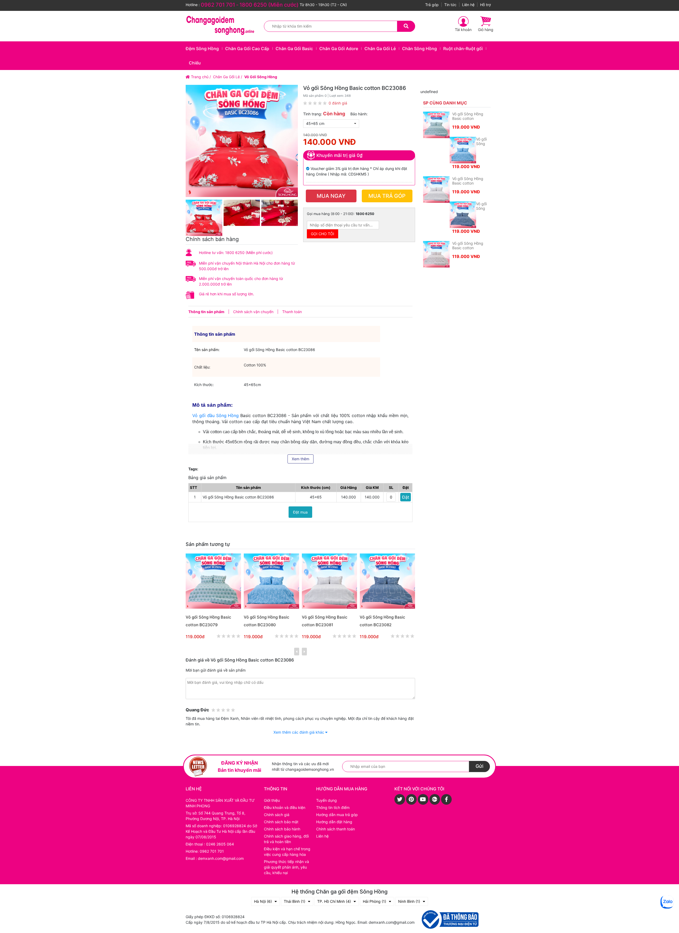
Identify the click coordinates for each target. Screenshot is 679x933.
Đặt (405, 497)
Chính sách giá (276, 814)
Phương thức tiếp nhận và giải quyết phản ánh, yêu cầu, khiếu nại (286, 867)
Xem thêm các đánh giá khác (299, 732)
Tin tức (450, 4)
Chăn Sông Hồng (419, 48)
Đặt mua (300, 512)
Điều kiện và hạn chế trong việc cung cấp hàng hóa (287, 852)
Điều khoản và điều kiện (284, 807)
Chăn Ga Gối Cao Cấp (247, 48)
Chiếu (195, 62)
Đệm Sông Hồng (202, 48)
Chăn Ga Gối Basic (294, 48)
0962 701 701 (218, 5)
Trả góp (432, 4)
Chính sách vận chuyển (253, 311)
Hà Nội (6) (263, 901)
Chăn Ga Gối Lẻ (380, 48)
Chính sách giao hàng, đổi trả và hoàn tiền (286, 839)
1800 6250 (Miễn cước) (269, 5)
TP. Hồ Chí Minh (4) (334, 901)
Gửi (479, 766)
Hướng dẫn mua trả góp (337, 814)
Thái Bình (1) (294, 901)
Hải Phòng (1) (374, 901)
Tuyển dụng (326, 800)
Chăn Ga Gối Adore (338, 48)
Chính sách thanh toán (335, 829)
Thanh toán (292, 311)
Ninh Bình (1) (409, 901)
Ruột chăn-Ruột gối (463, 48)
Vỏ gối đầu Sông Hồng (215, 415)
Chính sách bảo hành (282, 829)
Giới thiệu (272, 800)
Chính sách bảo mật (281, 822)
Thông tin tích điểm (333, 807)
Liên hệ (468, 4)
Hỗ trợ (485, 4)
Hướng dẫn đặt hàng (334, 822)
